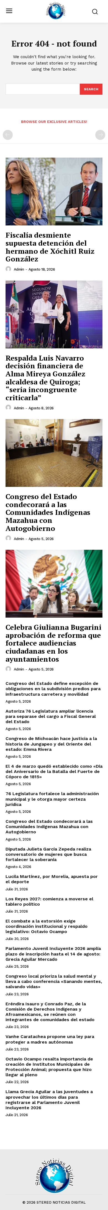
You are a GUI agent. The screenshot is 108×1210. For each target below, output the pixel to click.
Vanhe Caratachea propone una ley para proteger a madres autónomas (50, 1039)
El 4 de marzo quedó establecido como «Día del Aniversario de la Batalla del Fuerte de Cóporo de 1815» (54, 771)
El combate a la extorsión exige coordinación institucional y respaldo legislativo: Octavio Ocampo (47, 926)
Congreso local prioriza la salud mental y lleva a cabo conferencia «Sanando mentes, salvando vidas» (54, 981)
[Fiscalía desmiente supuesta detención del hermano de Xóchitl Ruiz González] (54, 191)
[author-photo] (9, 269)
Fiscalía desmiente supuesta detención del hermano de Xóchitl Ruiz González (50, 246)
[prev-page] (8, 135)
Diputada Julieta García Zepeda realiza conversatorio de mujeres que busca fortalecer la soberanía (48, 854)
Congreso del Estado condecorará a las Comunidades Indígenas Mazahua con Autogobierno (48, 512)
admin (19, 269)
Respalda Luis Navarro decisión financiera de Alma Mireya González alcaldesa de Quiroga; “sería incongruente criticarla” (45, 377)
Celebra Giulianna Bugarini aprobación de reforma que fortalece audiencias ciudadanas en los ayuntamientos (53, 642)
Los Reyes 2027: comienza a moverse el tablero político (49, 901)
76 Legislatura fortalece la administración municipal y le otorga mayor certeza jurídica (52, 799)
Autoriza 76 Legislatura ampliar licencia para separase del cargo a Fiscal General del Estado (51, 716)
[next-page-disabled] (100, 135)
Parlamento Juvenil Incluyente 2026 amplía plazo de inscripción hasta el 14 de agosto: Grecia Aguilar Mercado (53, 954)
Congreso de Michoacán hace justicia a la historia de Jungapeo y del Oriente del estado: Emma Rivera (51, 744)
